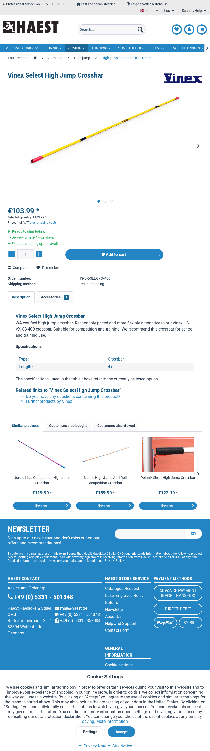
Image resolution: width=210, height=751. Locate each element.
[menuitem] (112, 29)
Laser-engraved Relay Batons (124, 599)
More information (112, 721)
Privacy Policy (114, 561)
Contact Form (117, 630)
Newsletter (114, 609)
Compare (19, 268)
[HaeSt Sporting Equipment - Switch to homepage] (31, 29)
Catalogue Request (122, 588)
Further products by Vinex (48, 401)
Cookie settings (119, 665)
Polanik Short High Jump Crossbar (168, 478)
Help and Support (120, 623)
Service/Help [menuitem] (192, 10)
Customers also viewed (116, 426)
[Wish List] (177, 29)
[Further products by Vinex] (182, 80)
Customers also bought (68, 426)
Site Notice (121, 746)
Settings (90, 731)
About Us (113, 616)
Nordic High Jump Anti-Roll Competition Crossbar (105, 480)
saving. (89, 721)
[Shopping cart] (202, 29)
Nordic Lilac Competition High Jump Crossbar (42, 480)
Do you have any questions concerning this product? (72, 396)
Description (21, 297)
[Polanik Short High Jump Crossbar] (168, 455)
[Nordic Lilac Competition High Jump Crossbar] (42, 455)
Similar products (25, 426)
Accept (122, 731)
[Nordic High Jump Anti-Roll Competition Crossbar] (105, 455)
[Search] (140, 29)
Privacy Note (94, 746)
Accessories (54, 297)
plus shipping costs (43, 222)
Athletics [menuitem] (163, 10)
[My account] (189, 29)
